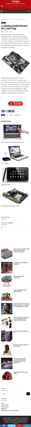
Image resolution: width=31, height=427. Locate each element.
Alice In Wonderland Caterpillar (19, 277)
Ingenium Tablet (5, 184)
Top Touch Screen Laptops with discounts (12, 142)
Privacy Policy (5, 406)
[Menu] (2, 11)
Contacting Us (5, 405)
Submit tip (4, 408)
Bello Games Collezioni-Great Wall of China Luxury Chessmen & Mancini (21, 250)
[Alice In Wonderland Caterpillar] (6, 281)
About (2, 403)
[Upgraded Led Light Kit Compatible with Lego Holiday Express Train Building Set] (6, 363)
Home (2, 19)
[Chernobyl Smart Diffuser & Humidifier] (6, 267)
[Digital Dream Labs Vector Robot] (6, 377)
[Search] (28, 11)
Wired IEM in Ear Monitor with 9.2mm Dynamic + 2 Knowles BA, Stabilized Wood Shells (21, 305)
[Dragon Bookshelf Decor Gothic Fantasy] (6, 295)
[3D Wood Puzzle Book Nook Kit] (6, 336)
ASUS (7, 115)
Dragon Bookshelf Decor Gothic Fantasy (20, 290)
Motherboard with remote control (10, 206)
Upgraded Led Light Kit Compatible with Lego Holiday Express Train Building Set (20, 360)
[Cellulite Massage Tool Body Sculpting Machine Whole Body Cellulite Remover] (6, 322)
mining (11, 115)
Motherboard (17, 115)
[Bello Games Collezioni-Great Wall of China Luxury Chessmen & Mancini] (6, 254)
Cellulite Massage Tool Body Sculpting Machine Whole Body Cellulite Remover (21, 319)
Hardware (7, 19)
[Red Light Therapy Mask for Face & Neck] (6, 349)
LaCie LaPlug (4, 163)
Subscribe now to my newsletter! (10, 410)
